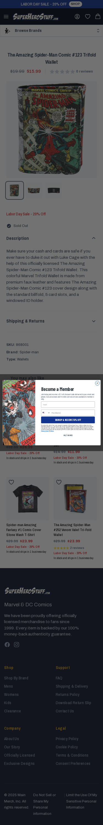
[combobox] (45, 413)
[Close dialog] (97, 383)
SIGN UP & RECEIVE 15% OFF (68, 419)
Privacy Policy (45, 430)
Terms (51, 430)
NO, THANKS (67, 435)
